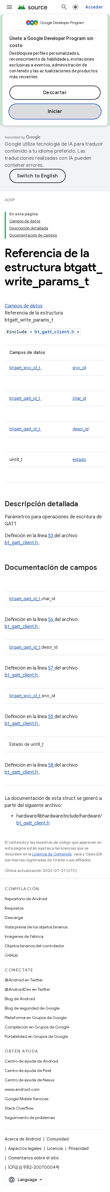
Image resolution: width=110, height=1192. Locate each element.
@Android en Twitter (24, 980)
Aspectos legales (24, 1148)
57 (51, 668)
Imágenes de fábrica (24, 936)
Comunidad (58, 1139)
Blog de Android (20, 998)
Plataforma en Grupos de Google (36, 1017)
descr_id (80, 429)
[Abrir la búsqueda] (64, 7)
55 (51, 717)
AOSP (10, 199)
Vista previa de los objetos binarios (36, 927)
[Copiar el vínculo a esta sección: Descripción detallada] (86, 504)
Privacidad (79, 1148)
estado (79, 459)
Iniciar (55, 111)
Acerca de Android (23, 1139)
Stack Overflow (19, 1108)
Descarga (14, 917)
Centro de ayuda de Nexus (29, 1080)
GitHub (11, 955)
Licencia (55, 1148)
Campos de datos (24, 306)
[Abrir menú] (9, 7)
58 (51, 765)
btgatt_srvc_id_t (25, 367)
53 (51, 536)
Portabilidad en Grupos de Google (36, 1036)
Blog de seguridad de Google (32, 1008)
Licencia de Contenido (52, 854)
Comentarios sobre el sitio (33, 1158)
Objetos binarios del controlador (34, 945)
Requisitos (14, 908)
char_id (79, 398)
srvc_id (79, 367)
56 (51, 619)
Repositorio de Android (26, 898)
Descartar (55, 93)
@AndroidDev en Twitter (27, 989)
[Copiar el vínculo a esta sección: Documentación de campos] (10, 577)
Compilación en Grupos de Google (37, 1027)
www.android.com (22, 1089)
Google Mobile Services (26, 1098)
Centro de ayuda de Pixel (28, 1070)
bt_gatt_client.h (56, 331)
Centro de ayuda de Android (31, 1061)
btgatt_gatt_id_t (25, 398)
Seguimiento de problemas (30, 1117)
